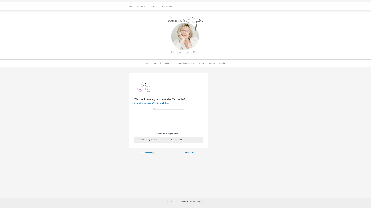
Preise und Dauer (167, 6)
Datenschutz (141, 6)
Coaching (211, 63)
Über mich (157, 63)
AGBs (131, 6)
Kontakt (222, 63)
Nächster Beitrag (192, 152)
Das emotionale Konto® (185, 63)
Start (148, 63)
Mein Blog (168, 63)
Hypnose (201, 63)
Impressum (153, 6)
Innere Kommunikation (143, 103)
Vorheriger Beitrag (146, 152)
